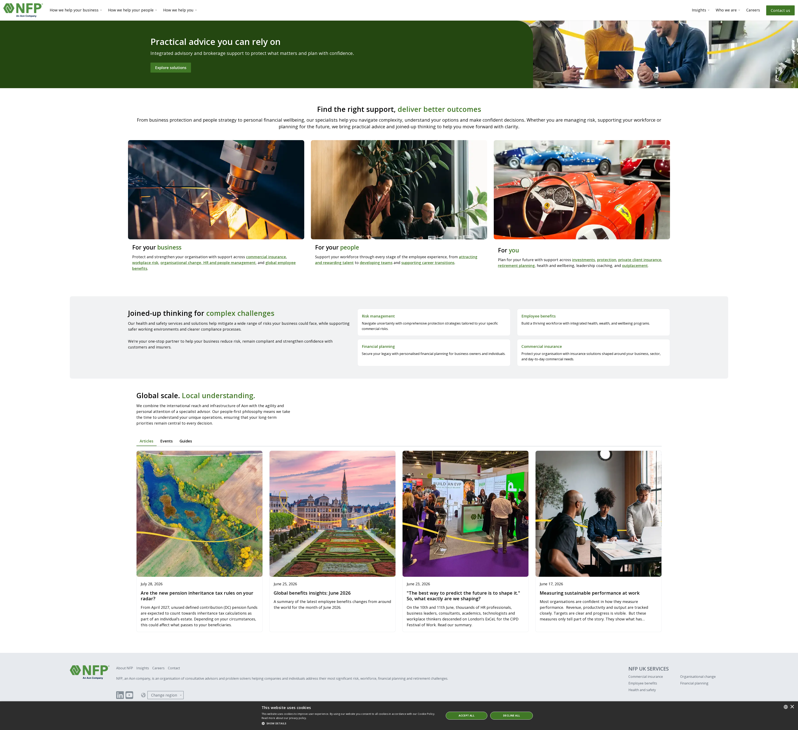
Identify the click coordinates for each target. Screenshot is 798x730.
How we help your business (74, 9)
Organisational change (698, 676)
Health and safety (642, 690)
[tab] (146, 441)
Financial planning (694, 683)
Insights (699, 9)
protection (606, 259)
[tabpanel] (399, 541)
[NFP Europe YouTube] (129, 695)
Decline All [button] (511, 715)
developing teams (376, 262)
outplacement (635, 265)
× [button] (792, 706)
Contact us (780, 10)
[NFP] (23, 10)
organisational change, (181, 262)
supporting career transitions (427, 262)
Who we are (726, 9)
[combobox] (786, 707)
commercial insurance (266, 256)
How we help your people (131, 9)
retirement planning (516, 265)
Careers (753, 9)
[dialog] (399, 715)
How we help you (178, 9)
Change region (164, 695)
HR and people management (229, 262)
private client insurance (639, 259)
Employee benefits (642, 683)
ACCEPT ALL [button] (466, 715)
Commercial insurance (645, 676)
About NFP (124, 668)
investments (583, 259)
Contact (174, 668)
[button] (350, 723)
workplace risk (145, 262)
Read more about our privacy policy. (284, 718)
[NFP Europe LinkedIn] (120, 695)
